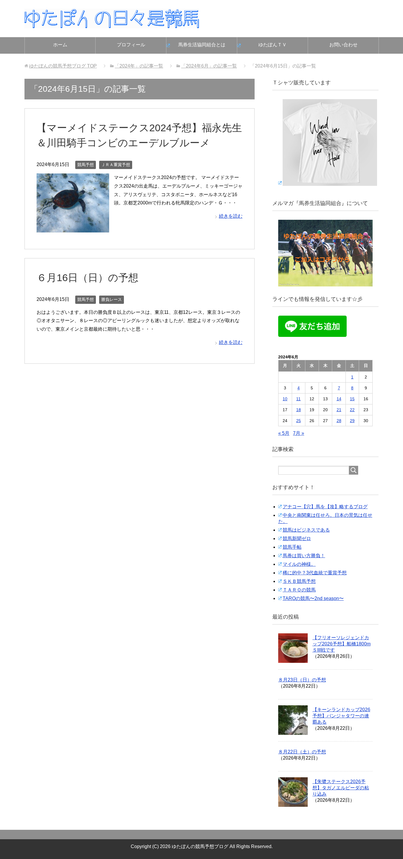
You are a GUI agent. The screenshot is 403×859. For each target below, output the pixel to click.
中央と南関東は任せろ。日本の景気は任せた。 (325, 518)
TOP (63, 65)
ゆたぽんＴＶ (272, 44)
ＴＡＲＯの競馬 (299, 589)
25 (298, 420)
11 (298, 398)
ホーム (60, 44)
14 (339, 398)
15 (352, 398)
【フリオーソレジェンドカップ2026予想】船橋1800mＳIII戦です (341, 644)
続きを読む (231, 216)
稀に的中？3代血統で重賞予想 (315, 572)
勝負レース (111, 299)
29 (352, 420)
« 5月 (283, 433)
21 (339, 409)
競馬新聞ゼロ (297, 538)
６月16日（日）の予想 (87, 277)
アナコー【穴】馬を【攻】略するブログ (325, 506)
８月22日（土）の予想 (302, 751)
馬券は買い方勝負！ (304, 555)
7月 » (298, 433)
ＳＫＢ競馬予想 (299, 581)
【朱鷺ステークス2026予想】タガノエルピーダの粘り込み (340, 787)
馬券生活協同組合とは (201, 44)
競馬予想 (85, 164)
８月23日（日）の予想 (302, 679)
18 (298, 409)
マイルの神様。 (299, 564)
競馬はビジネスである (306, 529)
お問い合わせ (343, 44)
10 (285, 398)
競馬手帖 (292, 547)
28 (339, 420)
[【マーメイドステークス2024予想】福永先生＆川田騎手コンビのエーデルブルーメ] (73, 227)
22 (352, 409)
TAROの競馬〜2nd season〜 (313, 598)
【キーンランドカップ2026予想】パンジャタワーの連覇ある (341, 715)
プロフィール (131, 44)
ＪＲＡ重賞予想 (115, 164)
